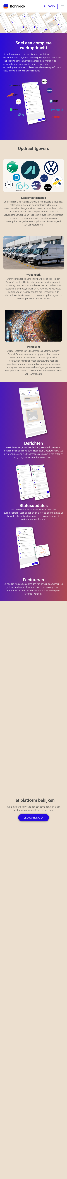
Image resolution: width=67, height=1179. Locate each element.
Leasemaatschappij (33, 197)
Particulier (33, 346)
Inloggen (49, 6)
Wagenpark (33, 274)
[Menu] (62, 6)
